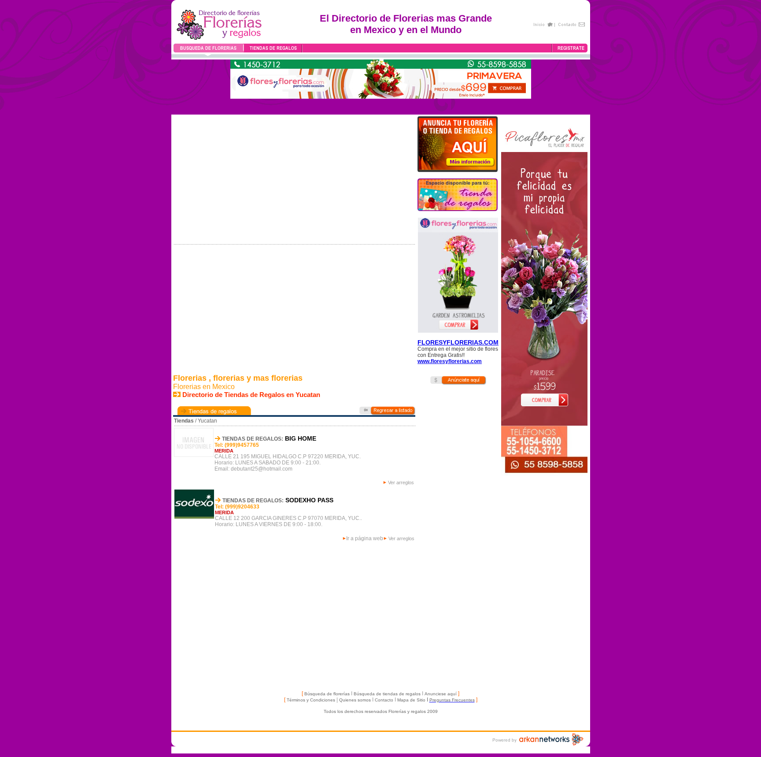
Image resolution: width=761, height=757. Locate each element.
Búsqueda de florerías (327, 693)
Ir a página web (364, 538)
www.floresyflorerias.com (449, 361)
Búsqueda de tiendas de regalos (387, 693)
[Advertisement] (443, 533)
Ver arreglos (401, 482)
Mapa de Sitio (410, 700)
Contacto (384, 700)
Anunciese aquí (441, 693)
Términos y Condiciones (311, 700)
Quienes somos (355, 700)
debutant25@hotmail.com (261, 469)
